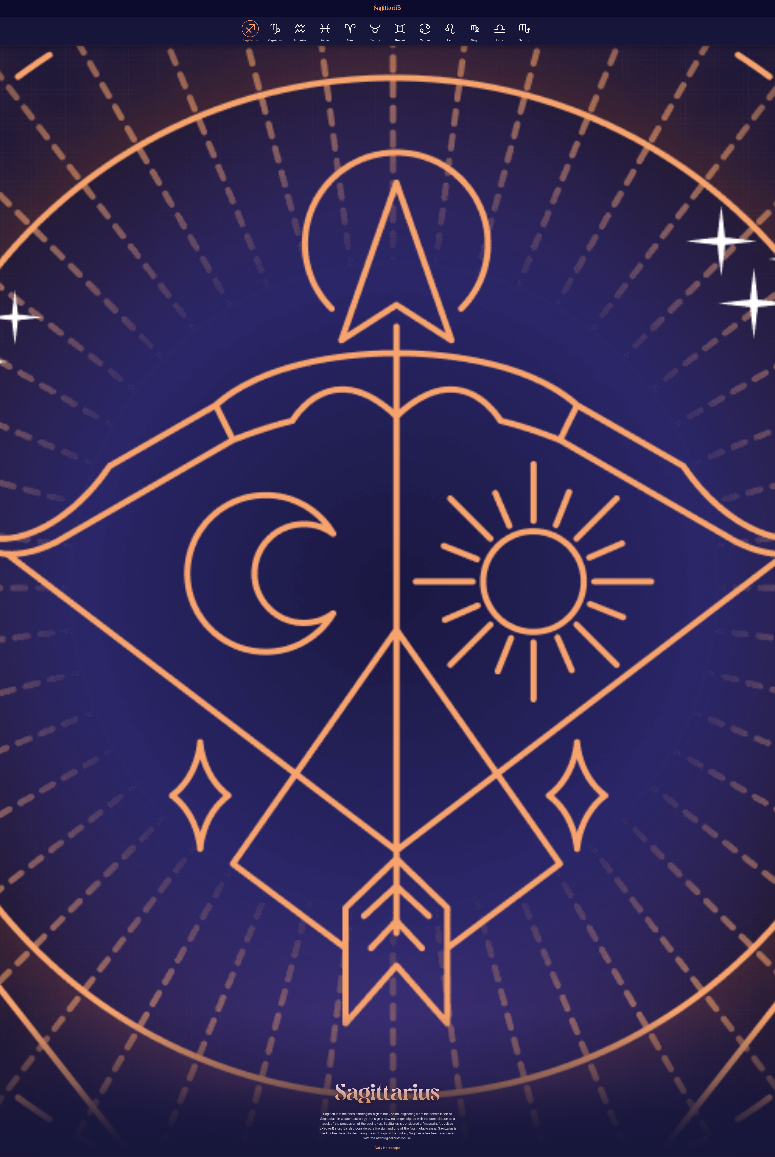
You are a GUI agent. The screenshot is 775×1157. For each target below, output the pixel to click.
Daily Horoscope (387, 1148)
